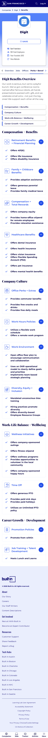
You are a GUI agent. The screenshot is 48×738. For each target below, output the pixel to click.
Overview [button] (9, 71)
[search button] (36, 4)
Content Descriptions (11, 610)
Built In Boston (9, 661)
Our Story (6, 596)
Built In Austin (8, 657)
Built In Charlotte (10, 666)
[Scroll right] (45, 71)
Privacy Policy (24, 715)
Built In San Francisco (12, 689)
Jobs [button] (18, 71)
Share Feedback (9, 641)
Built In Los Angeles (11, 680)
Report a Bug (8, 646)
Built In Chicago (9, 671)
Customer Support (10, 637)
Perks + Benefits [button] (38, 71)
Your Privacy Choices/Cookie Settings (24, 723)
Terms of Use (24, 719)
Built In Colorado (9, 675)
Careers (5, 601)
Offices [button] (25, 71)
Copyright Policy (24, 711)
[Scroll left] (2, 71)
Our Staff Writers (10, 606)
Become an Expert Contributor (16, 626)
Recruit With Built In (11, 621)
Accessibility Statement (24, 707)
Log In (43, 3)
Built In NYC (7, 685)
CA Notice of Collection (24, 727)
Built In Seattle (8, 694)
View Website (15, 59)
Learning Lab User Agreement (24, 703)
